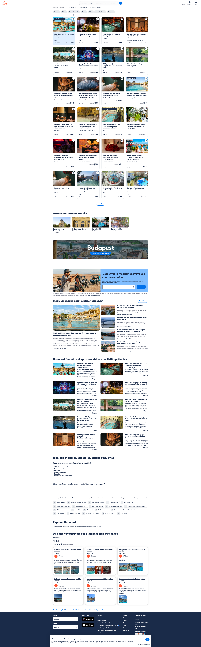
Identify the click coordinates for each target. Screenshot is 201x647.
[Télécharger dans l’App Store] (88, 625)
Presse (124, 625)
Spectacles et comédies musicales (63, 475)
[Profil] (196, 2)
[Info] (73, 15)
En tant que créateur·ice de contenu (141, 623)
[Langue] (189, 2)
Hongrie (61, 610)
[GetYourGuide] (5, 3)
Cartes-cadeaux (127, 628)
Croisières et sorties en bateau (62, 468)
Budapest (71, 526)
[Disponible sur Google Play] (88, 619)
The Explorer (126, 630)
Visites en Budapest (94, 610)
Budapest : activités (81, 610)
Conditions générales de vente (105, 628)
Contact (99, 618)
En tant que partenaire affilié (140, 627)
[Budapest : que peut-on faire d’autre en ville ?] (146, 463)
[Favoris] (183, 2)
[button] (64, 31)
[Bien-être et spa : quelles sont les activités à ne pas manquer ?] (146, 484)
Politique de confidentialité (93, 295)
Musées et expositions (60, 472)
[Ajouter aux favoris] (73, 18)
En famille (57, 474)
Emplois (125, 620)
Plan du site (100, 633)
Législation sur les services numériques (107, 630)
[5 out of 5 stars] (68, 553)
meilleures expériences (90, 526)
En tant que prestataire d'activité (140, 618)
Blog (124, 623)
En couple (57, 470)
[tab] (64, 498)
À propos (125, 618)
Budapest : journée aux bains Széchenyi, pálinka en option (67, 550)
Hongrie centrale (69, 610)
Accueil (55, 610)
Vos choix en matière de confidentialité (107, 625)
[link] (64, 31)
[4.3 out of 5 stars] (57, 544)
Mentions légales (102, 620)
